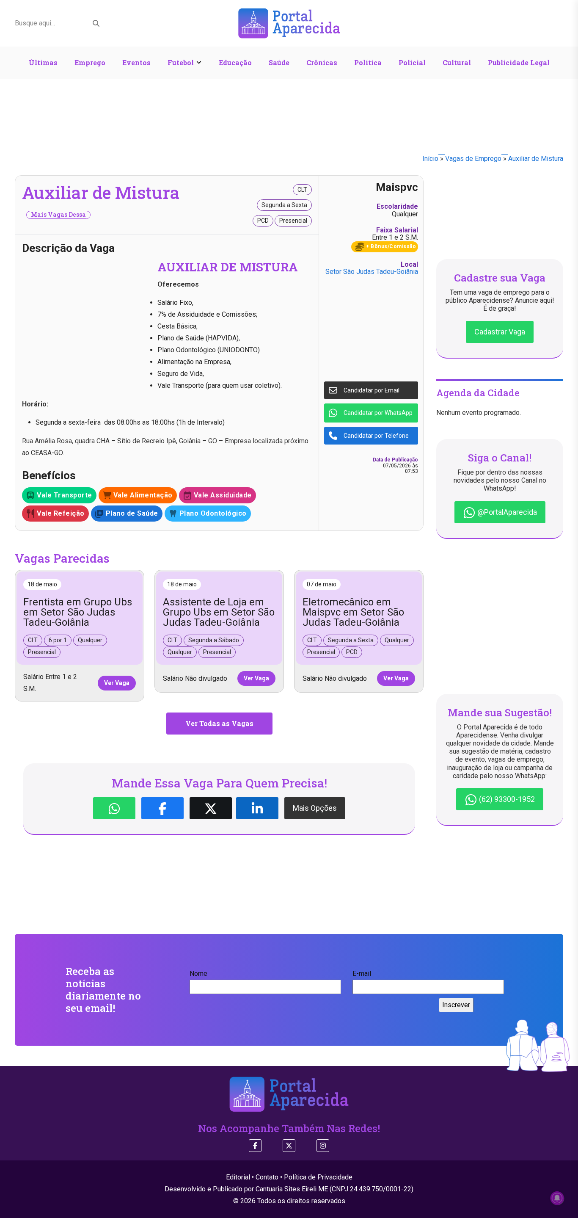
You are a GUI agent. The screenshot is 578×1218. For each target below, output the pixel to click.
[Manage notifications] (557, 1198)
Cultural (457, 62)
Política (368, 62)
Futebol (181, 62)
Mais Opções (315, 808)
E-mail (361, 973)
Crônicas (321, 62)
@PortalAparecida (506, 512)
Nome (198, 973)
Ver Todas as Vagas (219, 723)
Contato (267, 1177)
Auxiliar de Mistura (535, 159)
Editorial (238, 1177)
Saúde (279, 62)
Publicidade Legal (519, 62)
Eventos (136, 62)
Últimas (43, 62)
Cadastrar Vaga (499, 331)
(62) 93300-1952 (506, 799)
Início (430, 159)
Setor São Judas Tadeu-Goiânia (371, 272)
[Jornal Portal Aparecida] (289, 23)
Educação (235, 62)
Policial (412, 62)
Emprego (89, 62)
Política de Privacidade (318, 1177)
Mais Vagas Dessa (58, 214)
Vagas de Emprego (473, 159)
